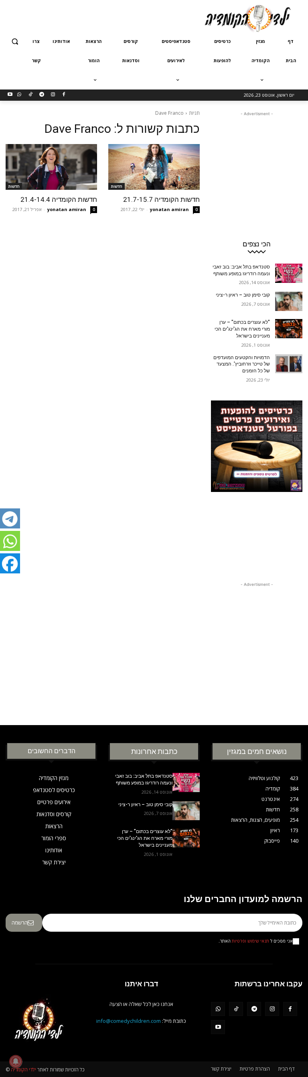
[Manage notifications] (15, 1061)
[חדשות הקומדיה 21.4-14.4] (51, 167)
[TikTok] (30, 95)
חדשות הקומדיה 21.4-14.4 (58, 199)
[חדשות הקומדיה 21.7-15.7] (154, 167)
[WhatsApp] (19, 95)
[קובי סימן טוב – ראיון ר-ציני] (288, 301)
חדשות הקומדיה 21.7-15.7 (161, 199)
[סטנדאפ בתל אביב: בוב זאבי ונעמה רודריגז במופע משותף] (288, 273)
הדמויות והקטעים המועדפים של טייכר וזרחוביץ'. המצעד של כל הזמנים (241, 364)
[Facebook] (64, 95)
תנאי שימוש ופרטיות (250, 941)
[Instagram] (52, 95)
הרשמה (20, 922)
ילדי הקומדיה (23, 1069)
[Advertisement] (99, 17)
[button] (15, 41)
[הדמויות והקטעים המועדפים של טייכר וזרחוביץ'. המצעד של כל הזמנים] (288, 364)
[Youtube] (10, 95)
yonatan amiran (169, 209)
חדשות (116, 186)
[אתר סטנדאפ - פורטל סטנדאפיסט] (256, 480)
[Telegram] (41, 95)
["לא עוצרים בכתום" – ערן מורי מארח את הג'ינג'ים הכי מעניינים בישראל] (288, 328)
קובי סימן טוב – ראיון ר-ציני (243, 295)
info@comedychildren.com (128, 1020)
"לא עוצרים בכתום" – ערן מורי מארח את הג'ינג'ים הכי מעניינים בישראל (242, 329)
